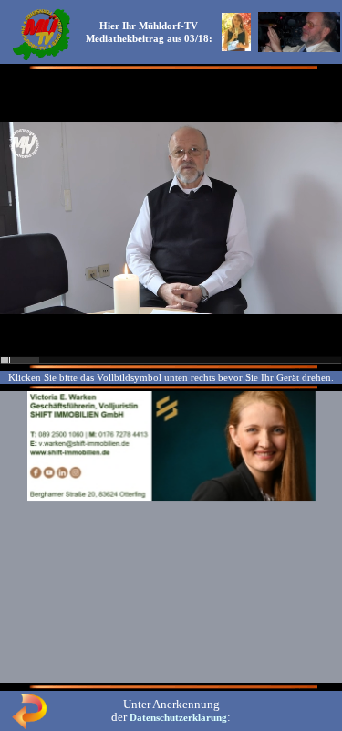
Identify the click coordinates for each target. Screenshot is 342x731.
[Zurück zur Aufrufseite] (29, 725)
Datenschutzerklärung (178, 717)
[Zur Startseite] (41, 58)
